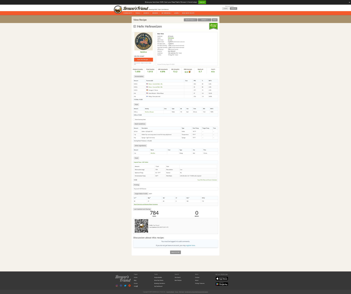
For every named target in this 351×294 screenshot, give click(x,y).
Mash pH (200, 69)
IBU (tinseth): (175, 69)
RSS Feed (181, 292)
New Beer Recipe (188, 13)
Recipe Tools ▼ (191, 20)
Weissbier (171, 38)
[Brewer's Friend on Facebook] (121, 286)
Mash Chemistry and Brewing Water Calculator (146, 204)
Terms (176, 292)
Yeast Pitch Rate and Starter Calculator (207, 180)
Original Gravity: (138, 69)
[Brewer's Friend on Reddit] (129, 286)
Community (127, 13)
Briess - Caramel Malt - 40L (155, 84)
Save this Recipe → (143, 59)
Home (135, 277)
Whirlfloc (153, 153)
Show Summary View (140, 119)
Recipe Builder (158, 277)
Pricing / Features (199, 283)
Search (146, 13)
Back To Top (175, 252)
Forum (136, 283)
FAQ (135, 286)
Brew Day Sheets (158, 280)
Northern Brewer (149, 112)
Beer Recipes (178, 280)
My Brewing (166, 13)
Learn (176, 13)
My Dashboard (158, 286)
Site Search (178, 277)
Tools (137, 13)
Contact (197, 277)
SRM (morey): (188, 69)
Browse (155, 13)
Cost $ (213, 69)
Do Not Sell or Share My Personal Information (196, 292)
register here (190, 245)
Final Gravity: (150, 69)
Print (215, 20)
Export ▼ (204, 20)
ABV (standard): (163, 69)
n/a (213, 71)
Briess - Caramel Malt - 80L (155, 87)
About (196, 280)
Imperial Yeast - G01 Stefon (141, 162)
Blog (135, 280)
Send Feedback (170, 292)
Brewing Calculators (159, 283)
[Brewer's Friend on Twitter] (125, 286)
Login (225, 8)
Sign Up (202, 2)
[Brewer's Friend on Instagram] (117, 286)
